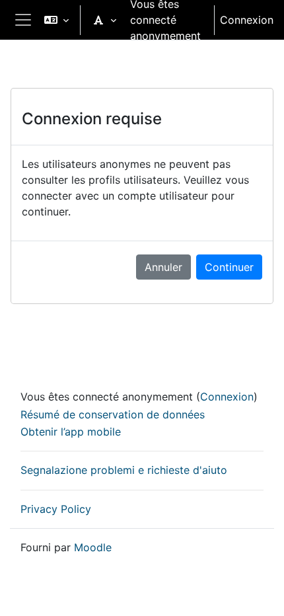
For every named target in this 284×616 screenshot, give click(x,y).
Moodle (93, 547)
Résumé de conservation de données (112, 414)
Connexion (246, 19)
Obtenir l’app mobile (70, 431)
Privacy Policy (55, 509)
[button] (56, 20)
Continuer (229, 267)
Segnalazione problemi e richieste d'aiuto (123, 470)
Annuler (163, 267)
